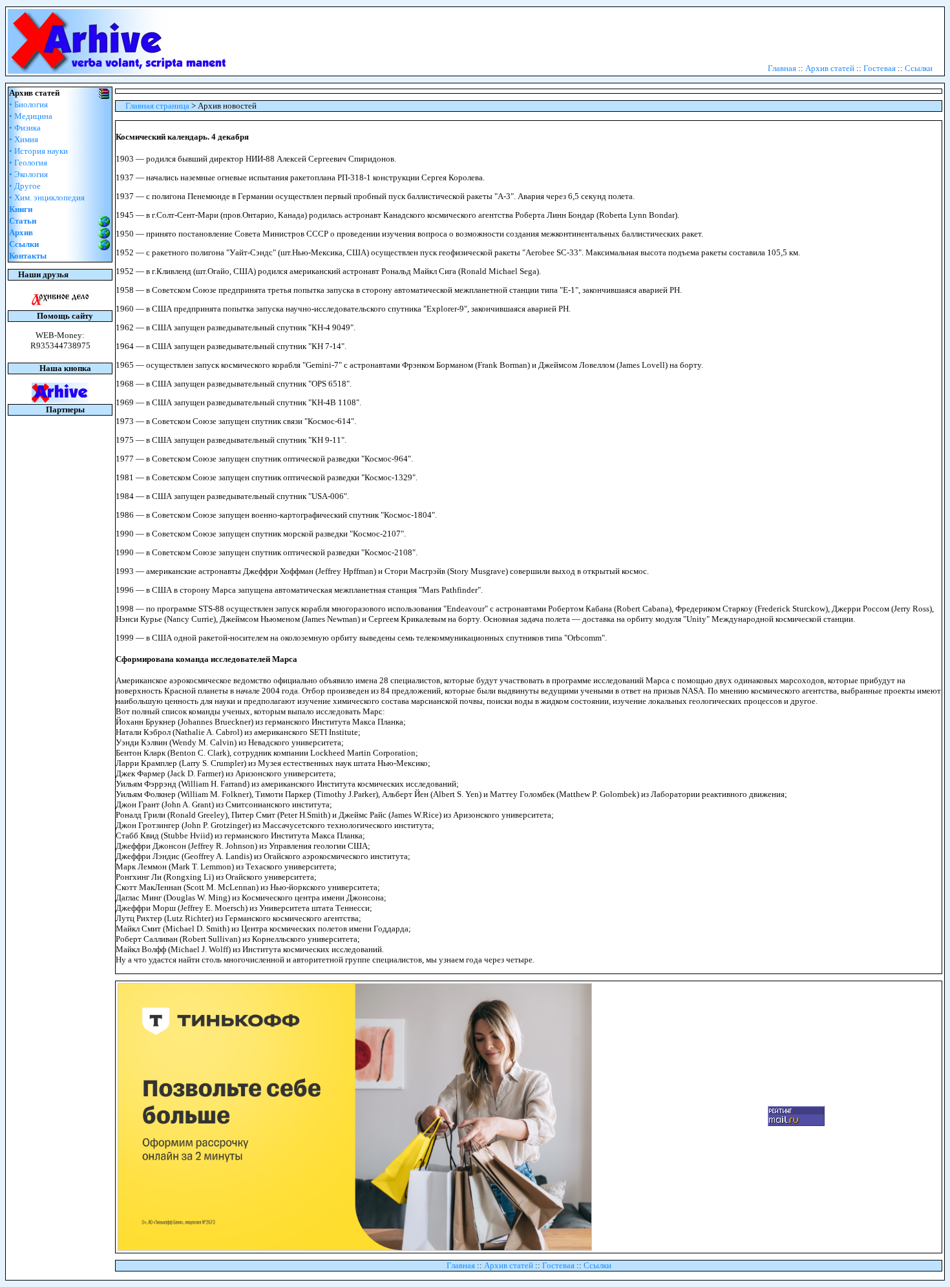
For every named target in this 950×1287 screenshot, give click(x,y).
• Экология (28, 174)
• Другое (25, 186)
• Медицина (30, 116)
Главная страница (157, 106)
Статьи (22, 221)
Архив (21, 232)
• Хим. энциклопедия (47, 197)
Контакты (28, 256)
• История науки (38, 151)
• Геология (28, 162)
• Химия (23, 139)
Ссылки (919, 68)
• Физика (25, 128)
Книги (20, 209)
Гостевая (879, 68)
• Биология (28, 104)
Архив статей (829, 68)
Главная (782, 68)
